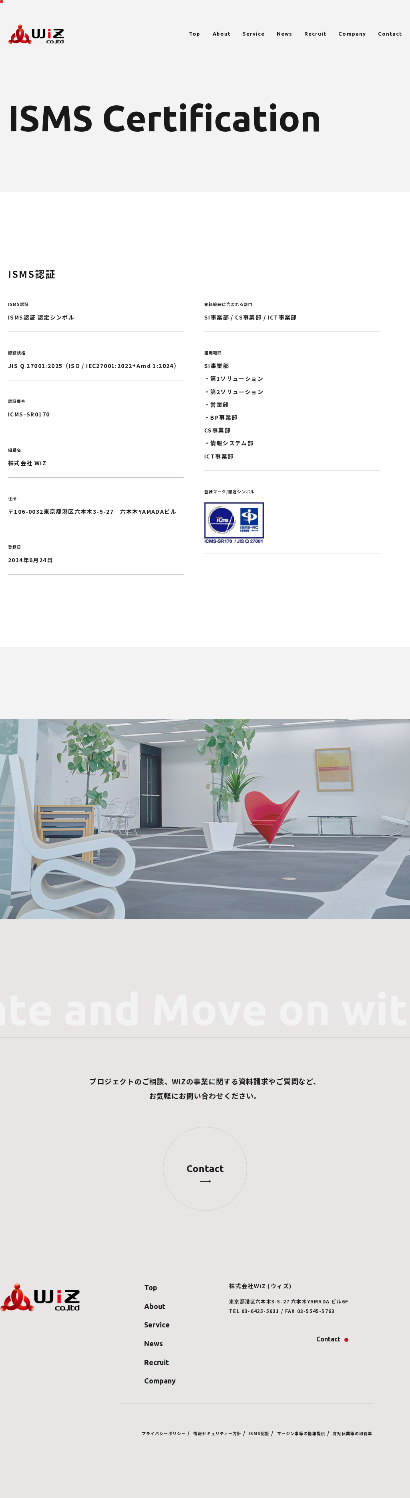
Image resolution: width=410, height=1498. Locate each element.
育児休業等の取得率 (352, 1433)
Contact (390, 33)
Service (254, 33)
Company (352, 33)
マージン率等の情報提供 (301, 1433)
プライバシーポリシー (164, 1433)
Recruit (315, 33)
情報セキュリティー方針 (217, 1433)
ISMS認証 (259, 1433)
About (222, 33)
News (284, 33)
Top (194, 33)
